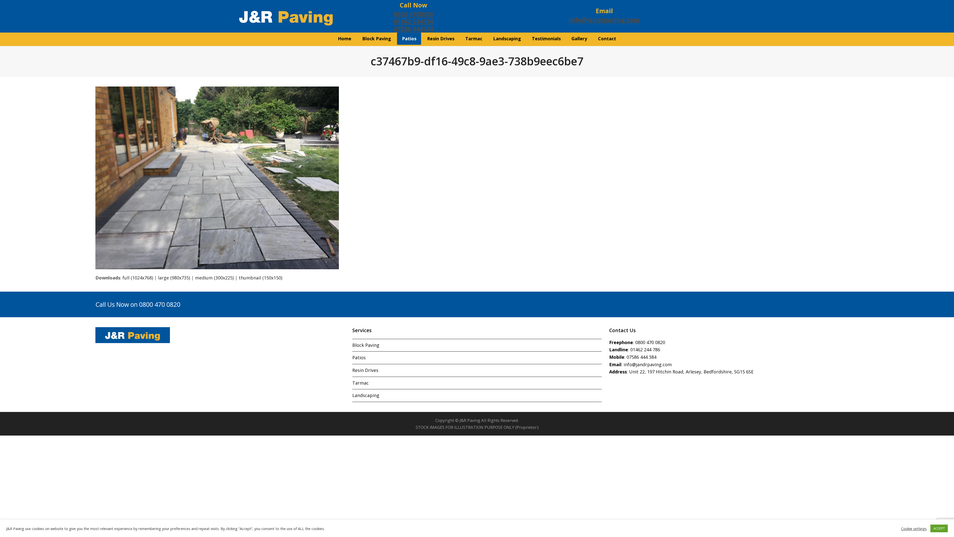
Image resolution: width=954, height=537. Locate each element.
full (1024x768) (137, 278)
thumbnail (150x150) (260, 278)
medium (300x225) (214, 278)
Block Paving (365, 345)
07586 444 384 (641, 357)
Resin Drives (365, 370)
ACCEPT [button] (939, 528)
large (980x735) (174, 278)
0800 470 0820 (650, 342)
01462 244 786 (645, 350)
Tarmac (360, 383)
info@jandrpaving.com (604, 19)
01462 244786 (414, 21)
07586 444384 (414, 29)
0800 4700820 (414, 14)
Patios (359, 357)
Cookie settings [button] (914, 528)
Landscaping (365, 395)
